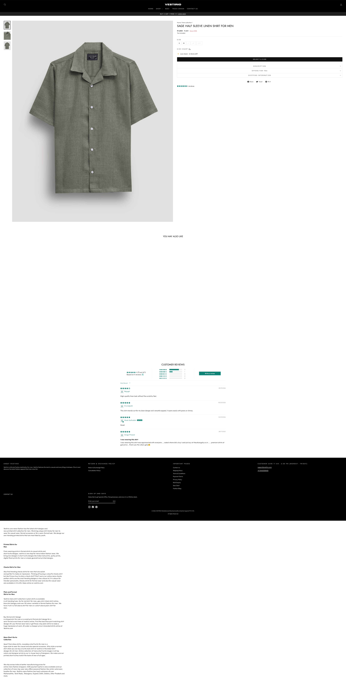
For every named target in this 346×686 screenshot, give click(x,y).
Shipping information (259, 75)
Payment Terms (178, 476)
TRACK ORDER (178, 9)
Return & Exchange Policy (96, 467)
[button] (182, 86)
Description (259, 66)
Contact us (176, 467)
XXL (199, 43)
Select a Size (260, 59)
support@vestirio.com (265, 467)
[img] (125, 388)
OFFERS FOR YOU (260, 71)
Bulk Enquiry (177, 482)
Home (179, 22)
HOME (150, 9)
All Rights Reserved (173, 513)
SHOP (158, 9)
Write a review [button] (210, 373)
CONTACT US (192, 9)
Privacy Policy (177, 479)
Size (179, 39)
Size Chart (176, 485)
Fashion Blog (177, 488)
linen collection (186, 22)
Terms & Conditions (179, 473)
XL (193, 43)
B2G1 (167, 9)
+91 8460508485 (263, 470)
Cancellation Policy (94, 470)
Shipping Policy (178, 470)
